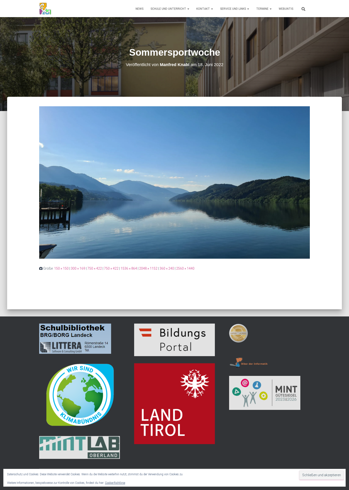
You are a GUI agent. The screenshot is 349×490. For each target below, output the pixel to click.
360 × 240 (167, 268)
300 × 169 (78, 268)
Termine (262, 8)
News (139, 8)
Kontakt (203, 8)
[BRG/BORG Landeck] (45, 9)
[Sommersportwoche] (174, 182)
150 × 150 (61, 268)
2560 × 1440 (185, 268)
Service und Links (233, 8)
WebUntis (286, 8)
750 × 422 (94, 268)
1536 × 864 (129, 268)
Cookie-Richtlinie (115, 483)
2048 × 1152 (148, 268)
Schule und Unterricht (169, 8)
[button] (188, 8)
